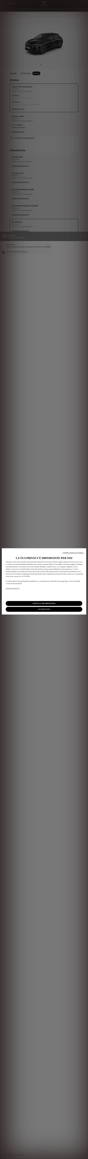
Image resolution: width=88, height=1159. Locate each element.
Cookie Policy (64, 581)
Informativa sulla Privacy (12, 588)
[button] (73, 553)
